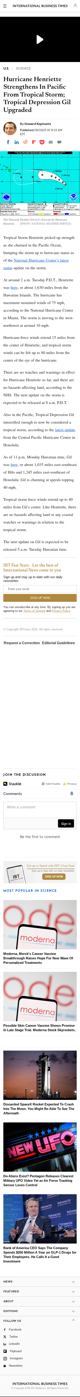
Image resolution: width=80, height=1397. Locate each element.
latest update (65, 429)
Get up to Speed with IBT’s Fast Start (50, 865)
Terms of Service (34, 611)
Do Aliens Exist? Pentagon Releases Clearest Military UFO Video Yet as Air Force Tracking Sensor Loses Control (38, 1180)
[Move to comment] (59, 142)
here (14, 287)
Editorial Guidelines (58, 643)
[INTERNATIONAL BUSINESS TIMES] (40, 7)
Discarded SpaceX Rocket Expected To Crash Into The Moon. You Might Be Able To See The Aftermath (38, 1108)
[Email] (51, 142)
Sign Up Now (54, 876)
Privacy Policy (61, 611)
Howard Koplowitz (37, 124)
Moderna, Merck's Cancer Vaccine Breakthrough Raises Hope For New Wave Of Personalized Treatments (38, 958)
